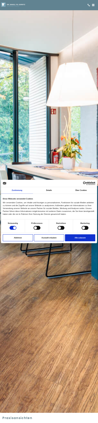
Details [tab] (49, 190)
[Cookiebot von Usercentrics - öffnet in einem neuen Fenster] (84, 183)
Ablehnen (18, 238)
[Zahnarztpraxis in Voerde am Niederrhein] (20, 4)
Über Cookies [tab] (81, 190)
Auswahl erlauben (49, 238)
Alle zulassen (80, 238)
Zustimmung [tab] (17, 190)
